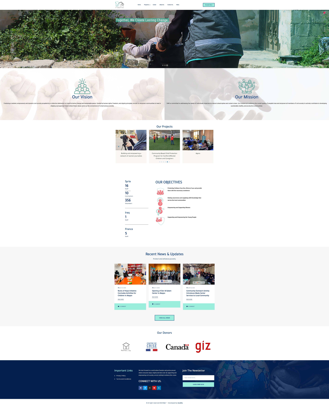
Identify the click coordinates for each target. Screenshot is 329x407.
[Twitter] (145, 388)
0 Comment (122, 306)
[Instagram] (150, 388)
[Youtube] (154, 388)
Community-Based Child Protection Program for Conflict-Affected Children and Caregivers (131, 156)
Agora (164, 153)
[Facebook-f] (141, 388)
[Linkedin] (159, 388)
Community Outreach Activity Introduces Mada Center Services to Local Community (197, 293)
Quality (180, 403)
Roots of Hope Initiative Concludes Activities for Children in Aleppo (127, 293)
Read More (121, 299)
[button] (159, 161)
